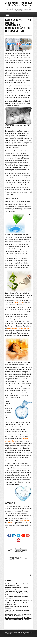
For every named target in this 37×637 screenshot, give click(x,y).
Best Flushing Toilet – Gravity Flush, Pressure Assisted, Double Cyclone (16, 592)
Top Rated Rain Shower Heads (14, 600)
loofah (10, 523)
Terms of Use (29, 632)
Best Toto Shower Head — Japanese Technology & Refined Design (17, 550)
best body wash (25, 520)
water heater (19, 302)
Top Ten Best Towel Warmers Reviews (16, 596)
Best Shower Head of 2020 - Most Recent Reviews (18, 4)
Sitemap (16, 632)
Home (6, 632)
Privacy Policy (22, 632)
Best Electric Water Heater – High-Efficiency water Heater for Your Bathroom (18, 618)
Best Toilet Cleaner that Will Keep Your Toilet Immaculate (19, 559)
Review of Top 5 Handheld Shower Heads (17, 610)
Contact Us (10, 632)
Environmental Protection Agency (18, 328)
